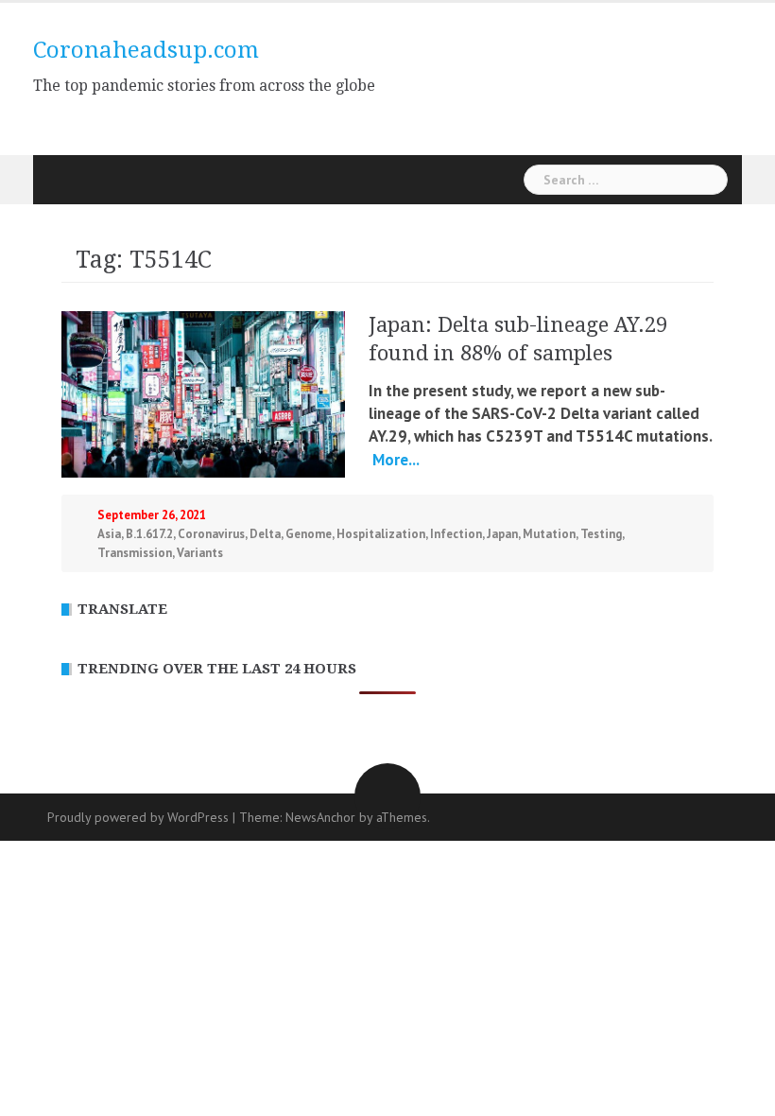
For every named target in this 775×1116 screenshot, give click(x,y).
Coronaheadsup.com (146, 50)
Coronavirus (211, 534)
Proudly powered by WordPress (138, 817)
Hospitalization (380, 534)
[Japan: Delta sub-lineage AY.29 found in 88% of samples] (203, 392)
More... (394, 459)
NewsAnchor (320, 817)
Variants (200, 553)
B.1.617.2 (149, 534)
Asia (109, 534)
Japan (502, 534)
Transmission (134, 553)
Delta (265, 534)
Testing (601, 534)
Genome (308, 534)
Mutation (549, 534)
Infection (456, 534)
